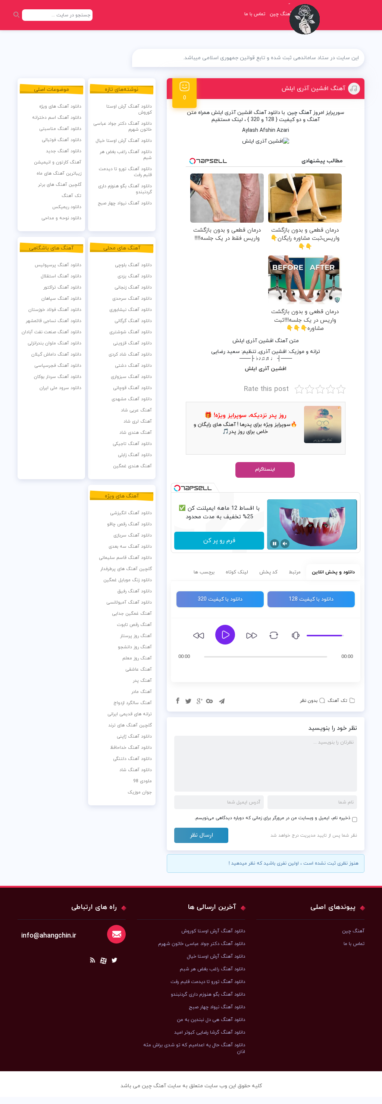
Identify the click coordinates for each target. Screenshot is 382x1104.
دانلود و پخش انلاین (333, 572)
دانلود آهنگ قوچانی (132, 388)
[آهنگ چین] (306, 24)
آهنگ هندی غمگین (132, 466)
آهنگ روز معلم (137, 658)
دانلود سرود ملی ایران (60, 388)
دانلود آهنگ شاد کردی (130, 354)
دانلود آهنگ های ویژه (60, 106)
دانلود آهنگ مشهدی (132, 399)
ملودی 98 (142, 781)
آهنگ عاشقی (138, 669)
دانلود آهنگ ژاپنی (134, 736)
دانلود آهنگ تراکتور (62, 287)
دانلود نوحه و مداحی (61, 218)
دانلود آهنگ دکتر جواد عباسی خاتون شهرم (122, 127)
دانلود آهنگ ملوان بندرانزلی (54, 343)
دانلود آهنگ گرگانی (133, 321)
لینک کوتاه (237, 572)
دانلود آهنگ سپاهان (61, 299)
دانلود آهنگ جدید (63, 151)
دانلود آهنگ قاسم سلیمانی (125, 558)
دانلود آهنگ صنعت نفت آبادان (51, 332)
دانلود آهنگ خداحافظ (131, 748)
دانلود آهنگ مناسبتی (60, 129)
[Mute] (285, 543)
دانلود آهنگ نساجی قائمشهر (53, 321)
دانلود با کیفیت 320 (220, 599)
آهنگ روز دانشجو (135, 647)
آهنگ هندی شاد (135, 433)
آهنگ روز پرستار (136, 636)
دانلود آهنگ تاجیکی (132, 444)
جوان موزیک (140, 792)
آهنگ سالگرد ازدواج (132, 703)
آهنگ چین (299, 112)
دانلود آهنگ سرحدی (132, 299)
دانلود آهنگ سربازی (132, 535)
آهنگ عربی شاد (136, 410)
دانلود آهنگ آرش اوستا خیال (124, 141)
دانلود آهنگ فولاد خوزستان (54, 310)
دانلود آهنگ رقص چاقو (129, 524)
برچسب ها (204, 572)
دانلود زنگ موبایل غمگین (127, 580)
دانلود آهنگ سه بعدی (130, 547)
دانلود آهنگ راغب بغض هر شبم (126, 155)
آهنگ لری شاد (137, 421)
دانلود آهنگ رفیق (135, 591)
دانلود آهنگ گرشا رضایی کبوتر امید (209, 1032)
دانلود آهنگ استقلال (61, 276)
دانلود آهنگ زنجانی (133, 287)
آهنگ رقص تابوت (134, 625)
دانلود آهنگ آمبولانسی (129, 602)
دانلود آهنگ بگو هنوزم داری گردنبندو (125, 189)
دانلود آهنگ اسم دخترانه (56, 118)
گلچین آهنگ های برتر (59, 185)
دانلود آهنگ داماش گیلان (56, 354)
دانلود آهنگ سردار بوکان (57, 377)
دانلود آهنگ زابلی (135, 455)
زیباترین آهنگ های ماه (59, 173)
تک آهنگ (337, 701)
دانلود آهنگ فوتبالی (61, 140)
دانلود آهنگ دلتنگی (132, 759)
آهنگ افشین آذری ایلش (313, 89)
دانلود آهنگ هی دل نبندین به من (211, 1019)
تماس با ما (254, 14)
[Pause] (274, 543)
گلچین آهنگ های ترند (130, 725)
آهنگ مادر (141, 692)
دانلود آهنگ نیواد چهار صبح (125, 203)
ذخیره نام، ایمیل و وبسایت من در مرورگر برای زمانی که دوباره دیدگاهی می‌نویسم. (272, 818)
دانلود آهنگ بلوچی (133, 265)
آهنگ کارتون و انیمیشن (57, 162)
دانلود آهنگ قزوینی (132, 343)
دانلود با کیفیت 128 (311, 599)
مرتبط (295, 572)
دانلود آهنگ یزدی (135, 276)
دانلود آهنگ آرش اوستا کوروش (129, 109)
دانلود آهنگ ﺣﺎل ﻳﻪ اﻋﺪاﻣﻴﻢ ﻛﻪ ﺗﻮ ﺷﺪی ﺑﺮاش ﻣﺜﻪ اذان (194, 1048)
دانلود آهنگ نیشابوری (130, 310)
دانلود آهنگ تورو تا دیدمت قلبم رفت (125, 172)
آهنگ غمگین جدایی (132, 614)
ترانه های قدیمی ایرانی (129, 714)
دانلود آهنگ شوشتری (130, 332)
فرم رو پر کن (219, 541)
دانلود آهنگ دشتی (133, 366)
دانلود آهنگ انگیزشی (131, 513)
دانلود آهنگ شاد (135, 770)
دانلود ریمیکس (66, 207)
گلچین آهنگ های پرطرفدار (126, 569)
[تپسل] (177, 488)
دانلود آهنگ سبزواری (131, 377)
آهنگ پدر (142, 681)
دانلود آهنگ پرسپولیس (58, 265)
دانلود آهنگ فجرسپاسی (57, 366)
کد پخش (268, 572)
